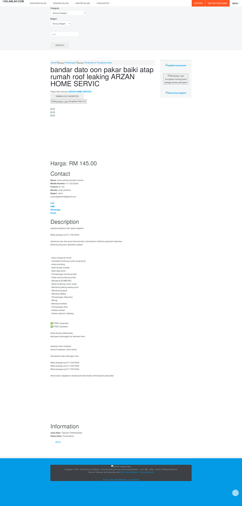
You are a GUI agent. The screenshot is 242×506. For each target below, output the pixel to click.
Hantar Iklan (82, 3)
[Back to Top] (235, 493)
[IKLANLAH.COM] (13, 3)
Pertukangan (70, 62)
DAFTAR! (198, 3)
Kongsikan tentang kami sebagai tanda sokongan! (176, 81)
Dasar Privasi (134, 479)
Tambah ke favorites (67, 96)
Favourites (103, 3)
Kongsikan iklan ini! (77, 101)
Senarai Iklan (61, 3)
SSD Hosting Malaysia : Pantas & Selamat (137, 472)
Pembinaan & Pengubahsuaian (98, 62)
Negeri (53, 18)
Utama (53, 62)
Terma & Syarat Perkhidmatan (115, 479)
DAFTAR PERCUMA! (217, 3)
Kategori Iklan (38, 3)
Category (54, 8)
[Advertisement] (102, 401)
